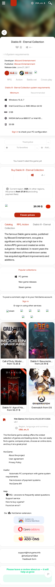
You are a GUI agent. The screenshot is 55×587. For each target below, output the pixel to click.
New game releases (27, 282)
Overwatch (37, 407)
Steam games (25, 287)
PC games (23, 276)
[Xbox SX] (38, 179)
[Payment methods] (9, 177)
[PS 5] (48, 175)
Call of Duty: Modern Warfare (17, 361)
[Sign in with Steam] (10, 311)
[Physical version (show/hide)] (23, 177)
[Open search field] (50, 3)
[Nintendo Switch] (43, 179)
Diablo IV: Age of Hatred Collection (19, 407)
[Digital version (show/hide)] (18, 177)
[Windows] (32, 175)
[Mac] (38, 175)
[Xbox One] (32, 179)
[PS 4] (43, 175)
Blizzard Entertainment (25, 61)
